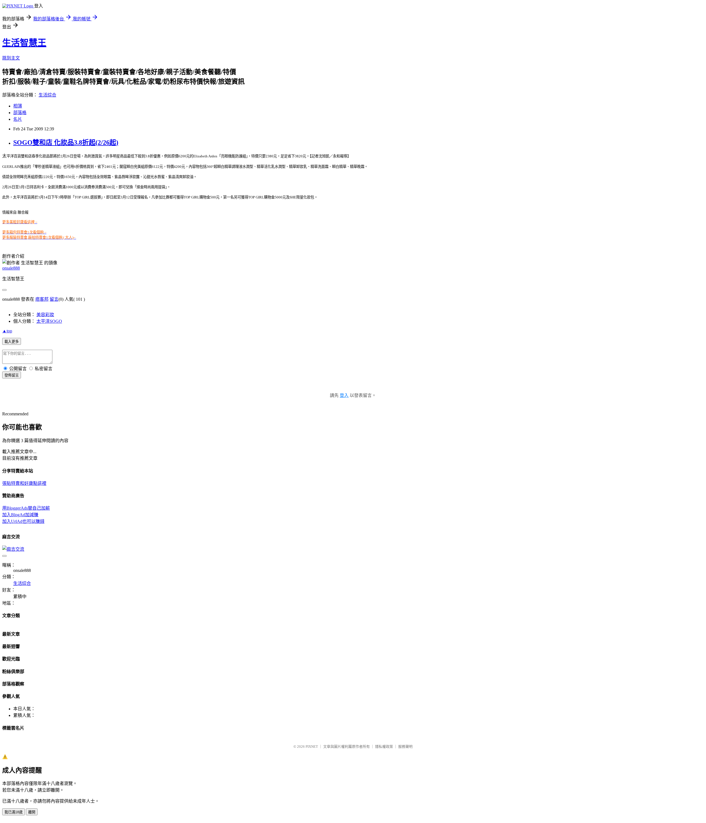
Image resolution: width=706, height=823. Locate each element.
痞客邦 (42, 299)
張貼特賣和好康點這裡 (24, 483)
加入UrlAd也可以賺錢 (23, 521)
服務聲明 (405, 746)
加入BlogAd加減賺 (20, 514)
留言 (54, 299)
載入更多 (11, 342)
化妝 (42, 156)
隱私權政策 (384, 746)
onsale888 (11, 268)
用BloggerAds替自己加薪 (26, 508)
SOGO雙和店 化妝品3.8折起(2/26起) (65, 142)
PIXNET (312, 746)
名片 (17, 119)
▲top (7, 331)
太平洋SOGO (49, 321)
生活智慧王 (24, 43)
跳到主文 (11, 58)
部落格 (19, 112)
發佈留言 (11, 375)
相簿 (17, 106)
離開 (31, 812)
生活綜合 (47, 95)
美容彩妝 (45, 314)
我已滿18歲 (13, 812)
